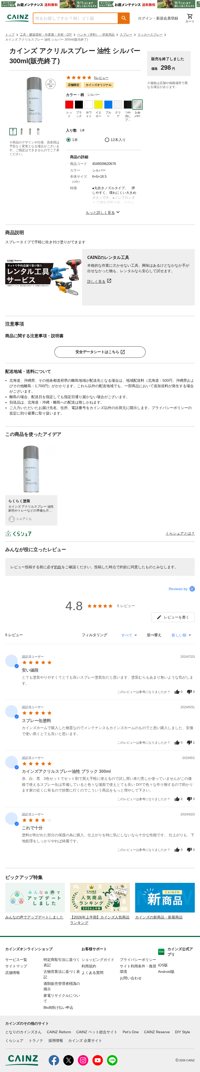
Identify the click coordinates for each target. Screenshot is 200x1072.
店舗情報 (12, 973)
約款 (57, 567)
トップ (10, 34)
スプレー (126, 34)
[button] (124, 18)
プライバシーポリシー (138, 960)
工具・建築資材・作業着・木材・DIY (46, 34)
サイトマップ (16, 966)
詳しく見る (96, 281)
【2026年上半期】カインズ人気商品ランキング (99, 920)
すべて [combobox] (126, 635)
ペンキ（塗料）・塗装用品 (96, 34)
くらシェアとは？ (180, 533)
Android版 (166, 971)
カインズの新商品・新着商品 (159, 917)
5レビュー (101, 78)
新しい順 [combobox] (179, 635)
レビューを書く (176, 617)
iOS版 (163, 965)
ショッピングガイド (98, 960)
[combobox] (71, 18)
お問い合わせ (131, 978)
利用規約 (89, 966)
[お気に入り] (51, 84)
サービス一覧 (16, 960)
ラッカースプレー (150, 34)
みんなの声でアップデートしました (34, 917)
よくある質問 (92, 973)
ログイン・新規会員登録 (158, 18)
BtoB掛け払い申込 (58, 1007)
